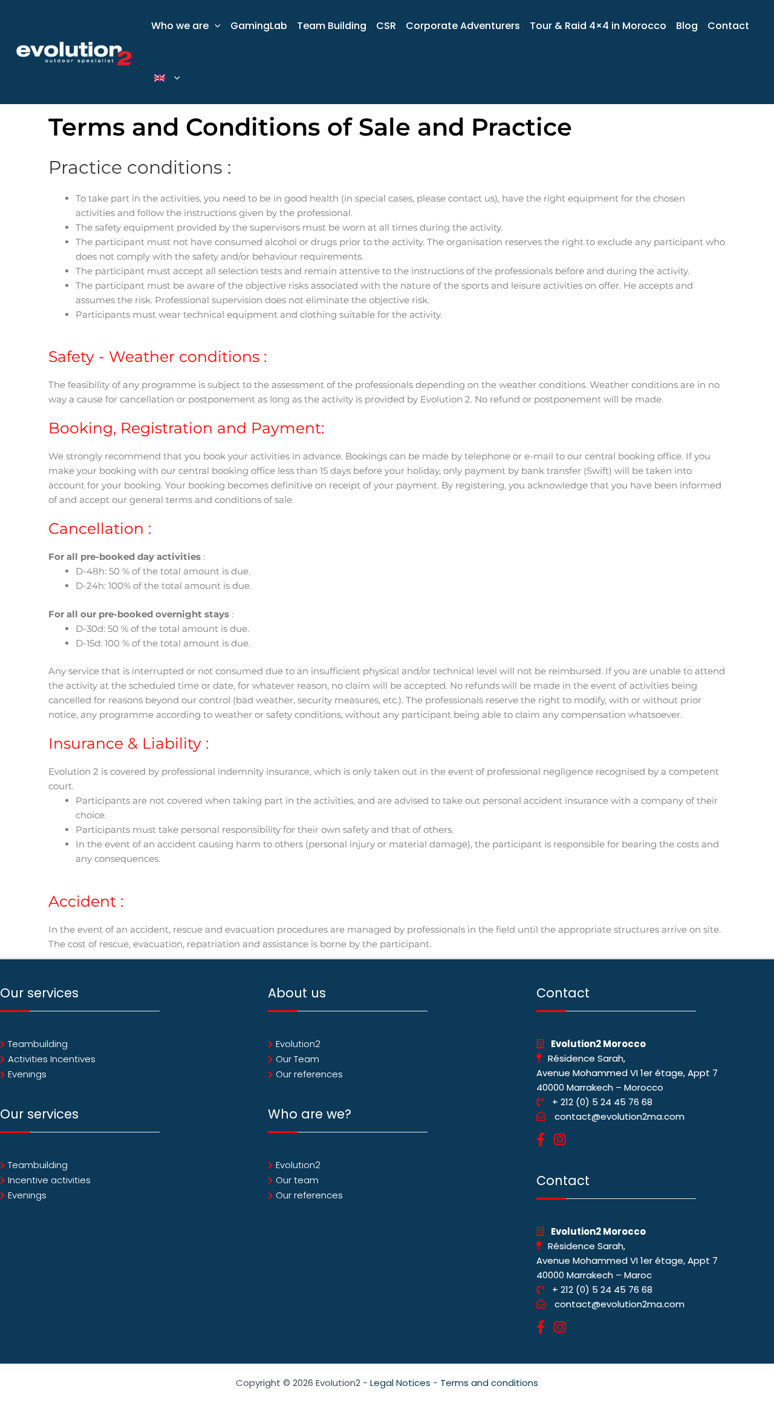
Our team (297, 1180)
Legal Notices (400, 1382)
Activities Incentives (52, 1059)
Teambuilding (38, 1043)
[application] (215, 26)
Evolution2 (298, 1043)
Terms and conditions (489, 1382)
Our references (309, 1074)
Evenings (27, 1074)
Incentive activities (49, 1180)
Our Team (297, 1059)
